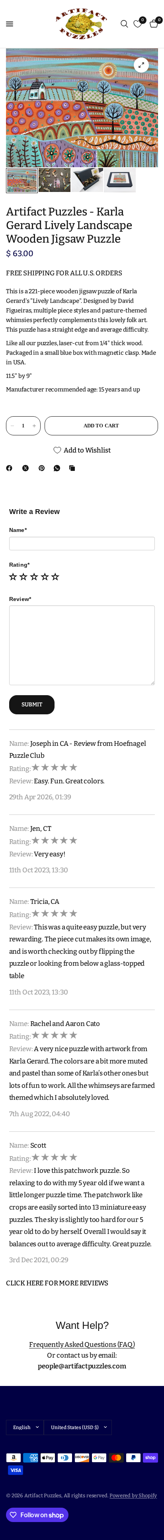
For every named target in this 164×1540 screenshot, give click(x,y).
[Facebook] (11, 468)
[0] (152, 24)
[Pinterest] (43, 468)
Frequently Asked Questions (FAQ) (82, 1344)
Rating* (19, 564)
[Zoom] (141, 65)
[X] (27, 468)
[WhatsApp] (58, 468)
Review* (20, 599)
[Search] (124, 24)
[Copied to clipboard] (73, 468)
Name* (18, 530)
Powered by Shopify (133, 1495)
